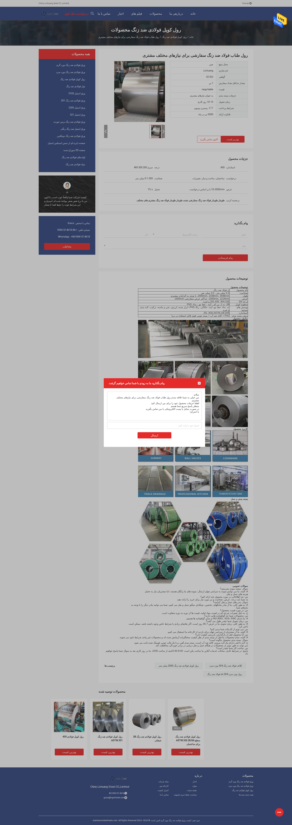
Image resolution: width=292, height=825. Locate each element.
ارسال (154, 435)
